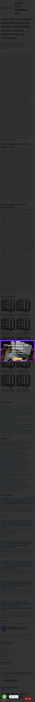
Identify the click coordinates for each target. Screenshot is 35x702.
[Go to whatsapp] (4, 696)
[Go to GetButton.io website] (4, 700)
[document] (17, 351)
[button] (32, 342)
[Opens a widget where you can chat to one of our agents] (28, 699)
